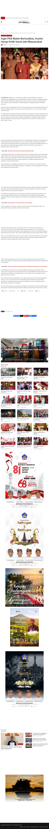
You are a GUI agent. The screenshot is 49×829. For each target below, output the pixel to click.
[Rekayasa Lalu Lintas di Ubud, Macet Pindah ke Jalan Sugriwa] (28, 740)
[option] (24, 350)
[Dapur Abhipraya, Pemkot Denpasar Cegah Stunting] (24, 372)
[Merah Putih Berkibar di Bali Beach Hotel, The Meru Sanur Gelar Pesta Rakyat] (24, 413)
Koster (8, 311)
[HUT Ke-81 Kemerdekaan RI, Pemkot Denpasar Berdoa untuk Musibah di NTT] (41, 399)
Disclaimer (28, 826)
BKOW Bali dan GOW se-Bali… (7, 432)
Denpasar (6, 32)
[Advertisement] (24, 8)
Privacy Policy (41, 826)
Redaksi (21, 826)
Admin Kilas (5, 44)
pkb (11, 311)
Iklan (24, 826)
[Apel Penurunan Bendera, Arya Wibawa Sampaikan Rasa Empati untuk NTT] (41, 386)
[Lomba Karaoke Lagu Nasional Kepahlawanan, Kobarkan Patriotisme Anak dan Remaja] (41, 413)
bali (5, 311)
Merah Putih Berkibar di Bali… (23, 418)
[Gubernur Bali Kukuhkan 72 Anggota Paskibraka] (41, 427)
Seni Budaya (9, 35)
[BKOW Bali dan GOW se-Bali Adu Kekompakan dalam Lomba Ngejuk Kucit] (8, 427)
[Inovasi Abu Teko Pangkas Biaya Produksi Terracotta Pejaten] (28, 735)
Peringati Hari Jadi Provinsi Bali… (24, 446)
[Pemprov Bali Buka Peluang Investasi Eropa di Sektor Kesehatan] (24, 427)
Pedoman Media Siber (34, 826)
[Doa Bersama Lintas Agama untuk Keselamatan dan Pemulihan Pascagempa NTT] (8, 372)
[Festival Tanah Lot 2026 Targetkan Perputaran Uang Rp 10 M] (28, 745)
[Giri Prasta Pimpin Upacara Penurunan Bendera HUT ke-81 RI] (8, 399)
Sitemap (46, 826)
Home (3, 32)
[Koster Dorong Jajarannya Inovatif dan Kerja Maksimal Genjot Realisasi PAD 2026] (8, 386)
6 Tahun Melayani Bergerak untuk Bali (24, 350)
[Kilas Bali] (24, 21)
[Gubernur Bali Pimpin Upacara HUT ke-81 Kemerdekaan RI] (24, 399)
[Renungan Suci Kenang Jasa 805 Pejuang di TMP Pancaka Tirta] (8, 413)
